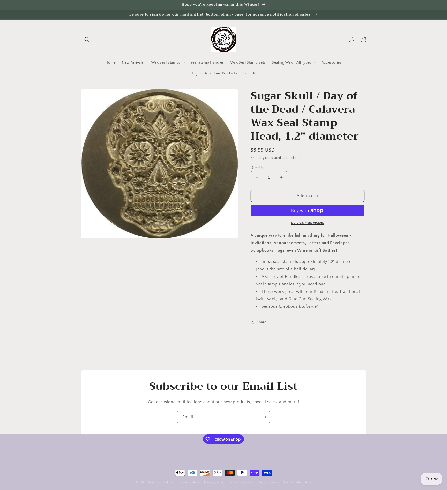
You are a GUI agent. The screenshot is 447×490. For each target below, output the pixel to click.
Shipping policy (268, 482)
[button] (87, 39)
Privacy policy (214, 482)
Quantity (257, 167)
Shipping (257, 158)
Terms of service (240, 482)
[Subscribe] (264, 417)
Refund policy (189, 482)
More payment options (307, 222)
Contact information (297, 482)
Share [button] (261, 322)
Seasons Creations (161, 482)
